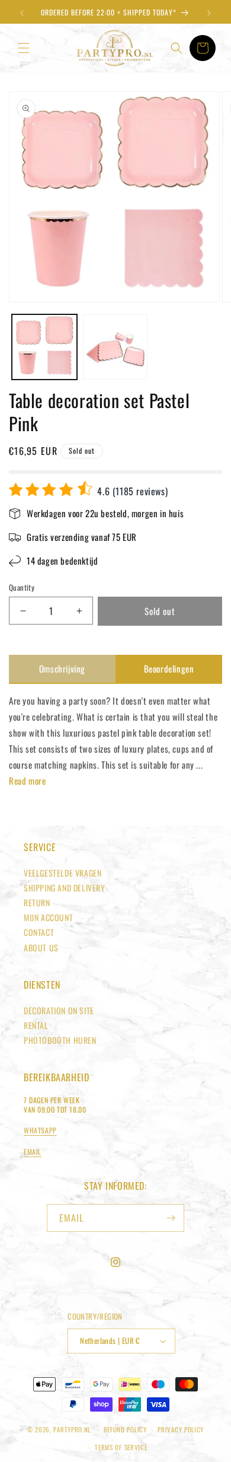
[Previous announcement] (22, 13)
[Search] (176, 48)
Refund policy (125, 1429)
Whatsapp (40, 1130)
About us (41, 947)
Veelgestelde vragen (62, 873)
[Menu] (24, 48)
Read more (27, 780)
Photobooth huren (60, 1040)
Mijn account (48, 917)
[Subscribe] (171, 1218)
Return (37, 902)
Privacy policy (181, 1429)
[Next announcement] (209, 13)
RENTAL (36, 1025)
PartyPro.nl (72, 1429)
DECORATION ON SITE (59, 1010)
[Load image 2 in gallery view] (115, 347)
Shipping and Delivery (64, 887)
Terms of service (121, 1447)
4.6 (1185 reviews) (131, 491)
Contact (39, 932)
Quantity (21, 587)
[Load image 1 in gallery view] (44, 347)
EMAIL (32, 1151)
